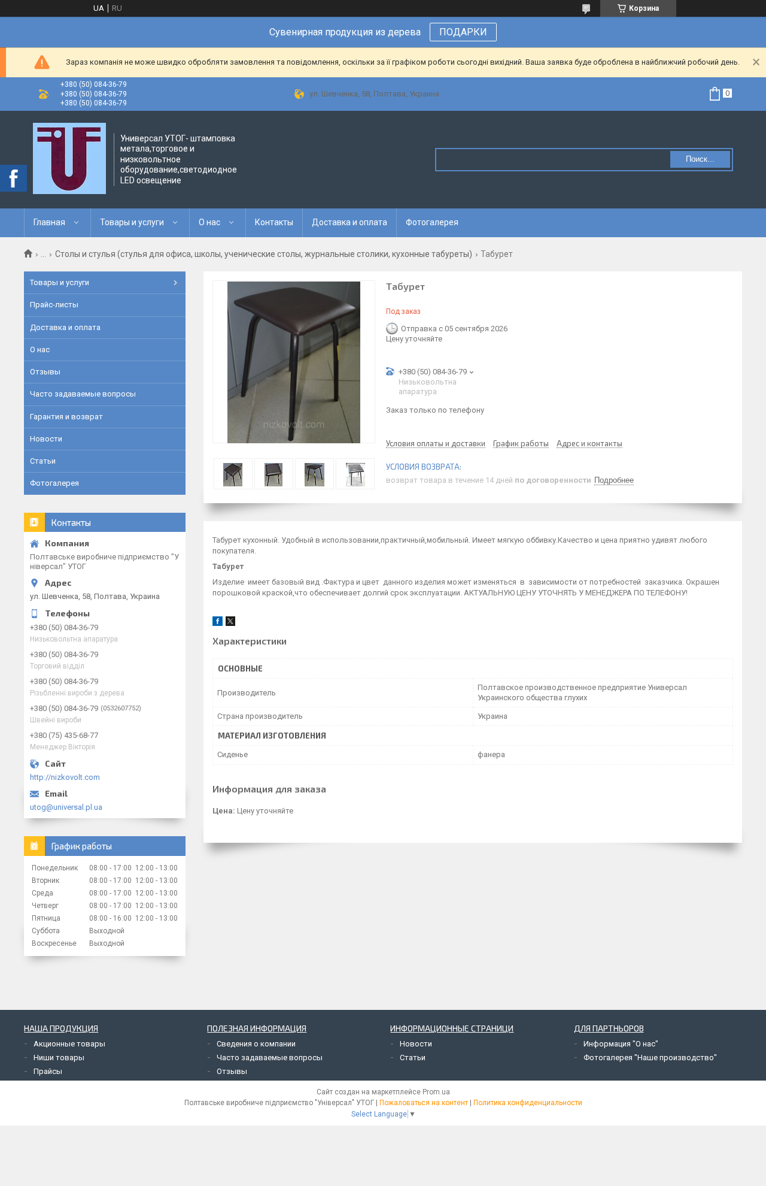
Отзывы (45, 371)
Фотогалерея (432, 222)
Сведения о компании (256, 1043)
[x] (230, 623)
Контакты (274, 222)
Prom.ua (436, 1092)
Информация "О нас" (620, 1043)
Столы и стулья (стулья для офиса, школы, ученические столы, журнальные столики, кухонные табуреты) (263, 254)
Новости (46, 438)
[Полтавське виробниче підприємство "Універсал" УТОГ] (69, 159)
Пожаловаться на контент (423, 1103)
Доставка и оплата (349, 222)
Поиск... (700, 159)
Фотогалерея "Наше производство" (650, 1057)
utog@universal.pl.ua (66, 807)
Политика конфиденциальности (527, 1103)
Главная (49, 222)
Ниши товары (59, 1057)
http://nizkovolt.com (65, 777)
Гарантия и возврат (66, 416)
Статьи (43, 460)
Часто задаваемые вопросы (83, 393)
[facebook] (217, 623)
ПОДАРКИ (463, 32)
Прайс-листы (54, 304)
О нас (209, 222)
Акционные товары (69, 1043)
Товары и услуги (132, 222)
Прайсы (48, 1071)
